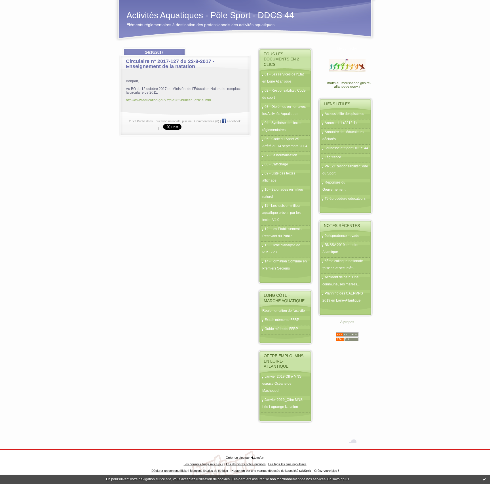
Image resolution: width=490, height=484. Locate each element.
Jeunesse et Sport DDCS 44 (346, 148)
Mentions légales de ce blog (209, 470)
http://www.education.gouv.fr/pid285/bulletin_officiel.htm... (170, 100)
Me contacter (347, 48)
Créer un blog (235, 457)
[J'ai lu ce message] (484, 479)
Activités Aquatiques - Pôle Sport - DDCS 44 (210, 15)
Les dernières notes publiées (246, 464)
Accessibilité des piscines (344, 114)
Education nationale (167, 121)
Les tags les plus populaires (287, 464)
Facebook (233, 121)
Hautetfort (257, 457)
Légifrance (333, 157)
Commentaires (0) (206, 121)
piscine (187, 121)
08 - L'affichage (276, 164)
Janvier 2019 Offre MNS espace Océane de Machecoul (281, 383)
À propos (347, 322)
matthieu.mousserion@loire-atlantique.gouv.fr (349, 85)
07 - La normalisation (281, 155)
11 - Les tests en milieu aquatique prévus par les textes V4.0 (281, 213)
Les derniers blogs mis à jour (203, 464)
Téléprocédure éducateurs (345, 199)
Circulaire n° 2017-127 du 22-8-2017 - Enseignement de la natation (170, 63)
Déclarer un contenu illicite (169, 470)
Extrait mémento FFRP (282, 320)
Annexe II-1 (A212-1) (341, 123)
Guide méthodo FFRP (281, 329)
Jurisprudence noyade (342, 236)
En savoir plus (338, 479)
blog (334, 470)
